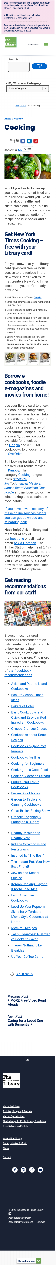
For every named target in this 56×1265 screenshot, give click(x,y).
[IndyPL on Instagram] (23, 1169)
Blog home (21, 105)
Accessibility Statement (21, 1222)
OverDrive (15, 454)
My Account (33, 44)
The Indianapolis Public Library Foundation (24, 1121)
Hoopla (14, 445)
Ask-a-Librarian (25, 543)
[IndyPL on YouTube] (40, 1169)
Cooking (38, 297)
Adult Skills (24, 974)
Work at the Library (12, 1138)
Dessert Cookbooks (25, 793)
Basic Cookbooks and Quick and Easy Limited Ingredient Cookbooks (28, 717)
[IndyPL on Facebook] (15, 1169)
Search (13, 59)
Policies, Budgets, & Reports (17, 1111)
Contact (7, 1157)
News (6, 1148)
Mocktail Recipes (24, 928)
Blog (39, 64)
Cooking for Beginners (28, 763)
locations (17, 539)
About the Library (11, 1106)
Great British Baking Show (30, 811)
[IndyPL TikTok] (32, 1169)
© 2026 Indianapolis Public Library (26, 1209)
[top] (27, 1060)
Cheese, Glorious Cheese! (29, 729)
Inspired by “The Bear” (27, 855)
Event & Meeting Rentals (15, 1126)
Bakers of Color (22, 706)
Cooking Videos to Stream (30, 776)
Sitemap (41, 1222)
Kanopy (13, 470)
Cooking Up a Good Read (29, 770)
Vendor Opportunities (13, 1116)
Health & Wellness (13, 118)
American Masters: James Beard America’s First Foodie (24, 487)
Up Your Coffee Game (27, 957)
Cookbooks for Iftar (25, 757)
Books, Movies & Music (15, 1143)
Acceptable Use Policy (20, 1217)
